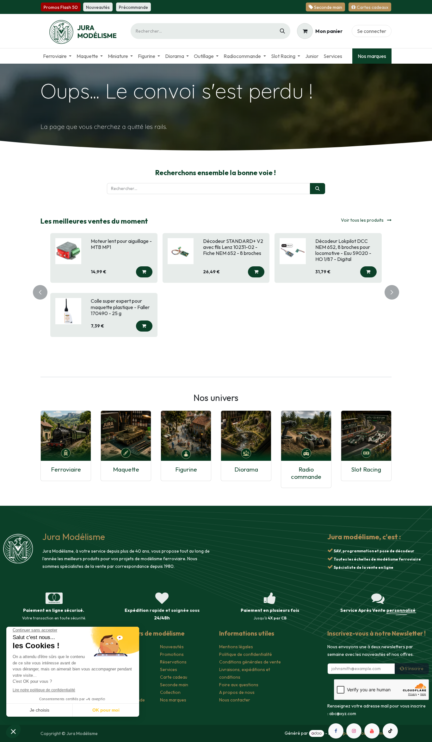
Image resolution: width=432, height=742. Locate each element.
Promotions (172, 654)
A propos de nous (237, 692)
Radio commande (306, 473)
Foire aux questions (238, 685)
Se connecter (371, 31)
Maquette (126, 469)
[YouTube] (372, 731)
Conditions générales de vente (250, 662)
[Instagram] (353, 731)
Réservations (173, 662)
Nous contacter (234, 700)
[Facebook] (335, 731)
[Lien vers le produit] (66, 436)
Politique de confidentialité (245, 654)
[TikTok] (390, 731)
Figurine (186, 469)
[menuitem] (57, 56)
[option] (216, 291)
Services (168, 669)
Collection (170, 692)
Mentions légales (236, 647)
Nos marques (372, 56)
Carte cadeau (173, 677)
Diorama (246, 469)
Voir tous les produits (363, 220)
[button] (144, 271)
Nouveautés (172, 647)
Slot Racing (366, 469)
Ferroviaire (66, 469)
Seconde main (174, 685)
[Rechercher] (282, 31)
